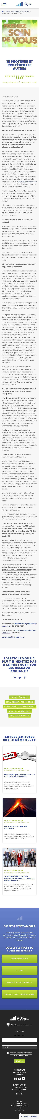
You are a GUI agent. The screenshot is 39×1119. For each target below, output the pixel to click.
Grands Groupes (19, 959)
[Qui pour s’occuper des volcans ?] (19, 820)
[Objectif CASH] (19, 4)
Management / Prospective (20, 11)
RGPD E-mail (19, 1035)
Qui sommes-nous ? (19, 1087)
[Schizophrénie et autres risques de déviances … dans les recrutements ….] (19, 871)
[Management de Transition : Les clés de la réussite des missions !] (19, 769)
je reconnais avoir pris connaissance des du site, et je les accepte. (21, 1054)
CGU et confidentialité (19, 1089)
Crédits (19, 1092)
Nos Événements (19, 1072)
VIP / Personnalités (19, 716)
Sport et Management (19, 711)
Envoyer (19, 1061)
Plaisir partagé (27, 706)
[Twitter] (19, 1079)
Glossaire (19, 1094)
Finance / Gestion (19, 697)
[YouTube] (15, 1079)
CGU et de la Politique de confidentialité (21, 1054)
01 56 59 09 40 (19, 1110)
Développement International (19, 994)
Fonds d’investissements (19, 982)
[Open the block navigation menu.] (4, 4)
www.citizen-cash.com (27, 181)
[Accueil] (3, 12)
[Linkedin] (23, 1079)
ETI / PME (19, 970)
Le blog (8, 11)
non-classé (10, 706)
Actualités (19, 1075)
